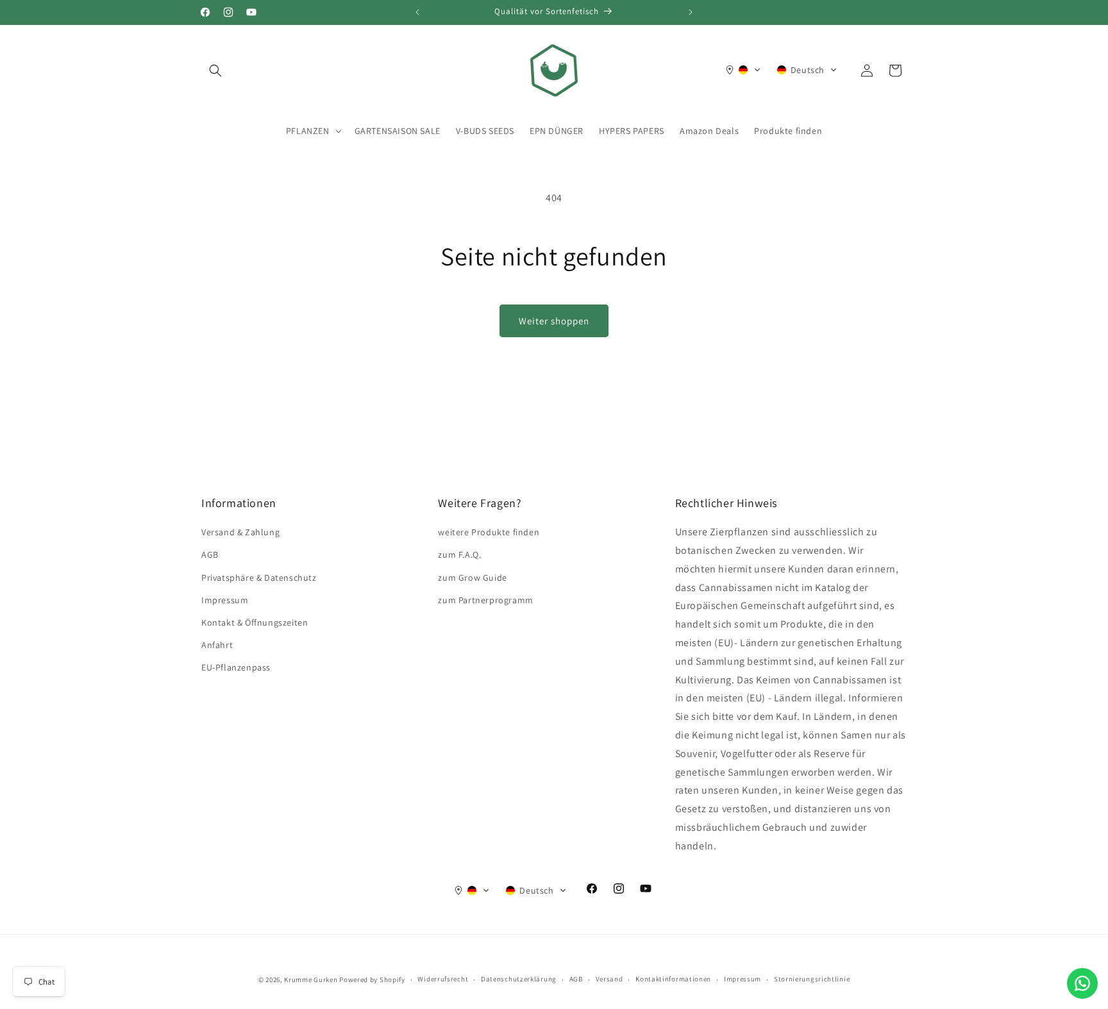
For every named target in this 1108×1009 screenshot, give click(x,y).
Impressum (224, 600)
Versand (609, 978)
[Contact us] (1082, 983)
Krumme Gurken (310, 979)
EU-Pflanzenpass (236, 667)
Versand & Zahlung (240, 532)
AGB (210, 554)
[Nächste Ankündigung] (690, 12)
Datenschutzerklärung (519, 978)
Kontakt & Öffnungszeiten (254, 622)
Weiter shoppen (554, 321)
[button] (215, 70)
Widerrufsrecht (442, 978)
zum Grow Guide (472, 577)
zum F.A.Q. (459, 554)
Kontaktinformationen (673, 978)
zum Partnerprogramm (485, 600)
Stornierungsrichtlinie (812, 978)
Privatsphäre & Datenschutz (259, 577)
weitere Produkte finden (488, 532)
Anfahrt (217, 645)
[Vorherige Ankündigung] (417, 12)
